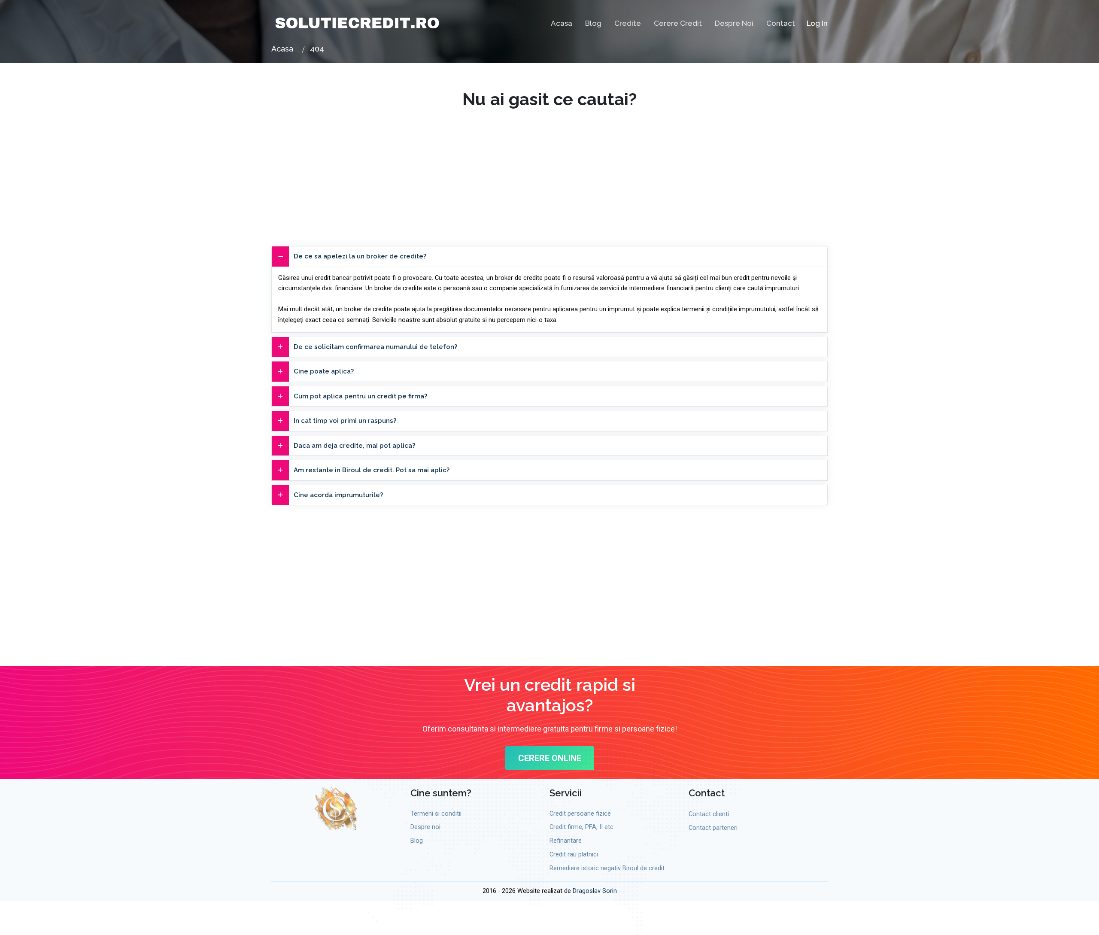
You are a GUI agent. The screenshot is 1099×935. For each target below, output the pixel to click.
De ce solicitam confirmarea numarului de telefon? (375, 347)
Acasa (561, 23)
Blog (593, 23)
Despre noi (734, 23)
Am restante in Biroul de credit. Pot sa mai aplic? (371, 470)
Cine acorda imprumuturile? (338, 495)
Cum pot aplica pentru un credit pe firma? (360, 396)
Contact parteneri (713, 828)
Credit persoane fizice (580, 813)
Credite (627, 23)
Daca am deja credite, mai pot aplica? (354, 445)
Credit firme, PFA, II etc (581, 827)
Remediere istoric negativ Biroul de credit (607, 868)
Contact (780, 23)
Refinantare (566, 840)
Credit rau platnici (574, 854)
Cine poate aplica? (324, 371)
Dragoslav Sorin (595, 891)
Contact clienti (709, 814)
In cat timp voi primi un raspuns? (345, 421)
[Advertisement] (549, 169)
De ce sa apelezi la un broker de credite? (360, 256)
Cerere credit (678, 23)
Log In (817, 23)
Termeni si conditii (435, 813)
